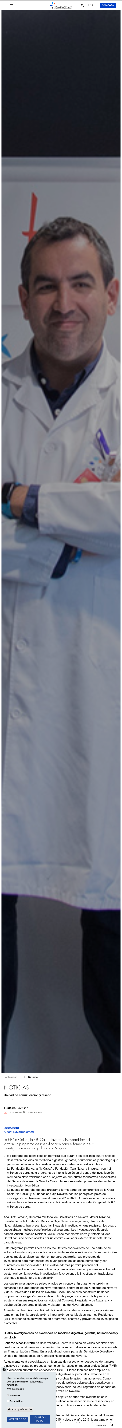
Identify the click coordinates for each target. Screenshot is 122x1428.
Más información (15, 1389)
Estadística (16, 1401)
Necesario (15, 1395)
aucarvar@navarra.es (26, 1112)
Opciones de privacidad (4, 1370)
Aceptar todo (17, 1419)
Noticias (33, 1077)
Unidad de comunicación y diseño (27, 1095)
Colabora (108, 5)
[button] (11, 5)
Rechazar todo (40, 1419)
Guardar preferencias (20, 1409)
